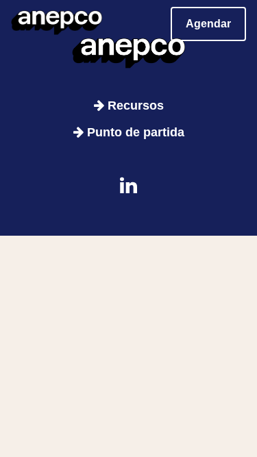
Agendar (208, 23)
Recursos (134, 105)
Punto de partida (134, 132)
